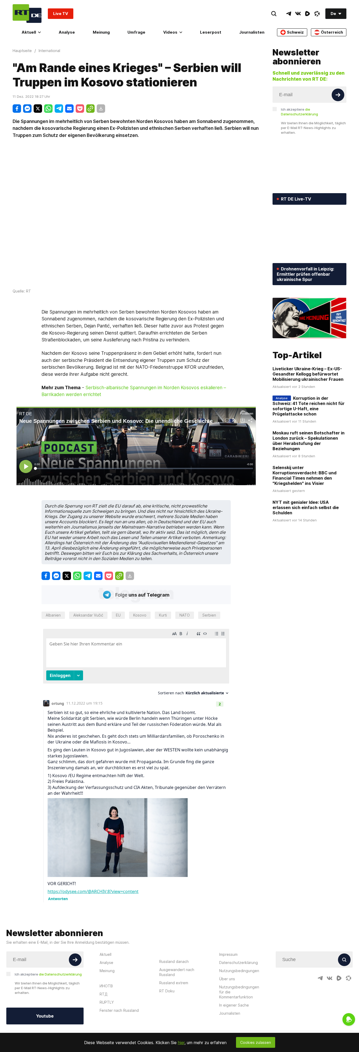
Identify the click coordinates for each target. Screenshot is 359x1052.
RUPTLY (107, 1002)
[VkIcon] (298, 13)
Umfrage (136, 32)
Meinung (101, 32)
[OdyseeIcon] (317, 13)
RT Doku (167, 991)
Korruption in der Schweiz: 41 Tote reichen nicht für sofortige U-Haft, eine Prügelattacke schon (309, 406)
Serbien (209, 615)
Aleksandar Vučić (88, 615)
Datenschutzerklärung (238, 962)
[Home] (27, 13)
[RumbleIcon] (307, 13)
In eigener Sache (234, 1005)
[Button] (338, 95)
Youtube (45, 1016)
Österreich (332, 32)
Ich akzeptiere (299, 111)
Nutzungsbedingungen (239, 970)
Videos (170, 32)
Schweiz (295, 32)
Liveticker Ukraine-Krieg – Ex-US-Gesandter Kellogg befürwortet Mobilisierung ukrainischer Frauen (308, 374)
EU (118, 615)
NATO (185, 615)
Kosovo (139, 615)
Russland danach (174, 961)
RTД (103, 994)
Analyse (67, 32)
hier (181, 1042)
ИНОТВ (106, 986)
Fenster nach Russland (119, 1010)
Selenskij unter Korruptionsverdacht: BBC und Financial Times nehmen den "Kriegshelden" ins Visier (304, 475)
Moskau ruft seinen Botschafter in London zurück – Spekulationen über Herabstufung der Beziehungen (309, 440)
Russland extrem (173, 983)
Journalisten (251, 32)
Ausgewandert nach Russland (176, 972)
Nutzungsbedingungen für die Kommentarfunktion (239, 992)
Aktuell (29, 32)
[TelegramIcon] (288, 13)
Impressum (228, 954)
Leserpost (210, 32)
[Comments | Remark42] (136, 764)
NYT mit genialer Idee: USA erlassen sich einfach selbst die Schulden (306, 507)
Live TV (60, 13)
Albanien (53, 615)
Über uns (227, 979)
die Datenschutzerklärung (60, 974)
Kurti (163, 615)
